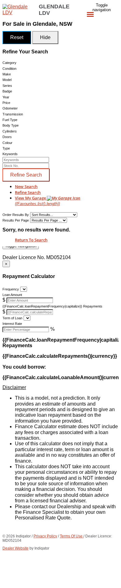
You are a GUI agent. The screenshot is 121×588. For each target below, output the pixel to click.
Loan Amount (12, 295)
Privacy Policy (45, 536)
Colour (7, 143)
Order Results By (15, 215)
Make (6, 74)
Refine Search (26, 174)
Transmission (12, 114)
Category (9, 63)
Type (6, 148)
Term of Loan (12, 318)
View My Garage (37, 200)
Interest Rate (12, 323)
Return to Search (31, 240)
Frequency (10, 289)
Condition (9, 68)
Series (7, 86)
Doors (7, 137)
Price (6, 103)
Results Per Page (15, 220)
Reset (16, 37)
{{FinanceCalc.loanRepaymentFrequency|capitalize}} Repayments (52, 306)
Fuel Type (9, 120)
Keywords (10, 154)
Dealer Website (15, 548)
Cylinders (9, 131)
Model (6, 80)
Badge (7, 91)
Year (5, 97)
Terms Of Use (71, 536)
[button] (60, 387)
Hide (45, 37)
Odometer (10, 108)
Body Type (10, 125)
